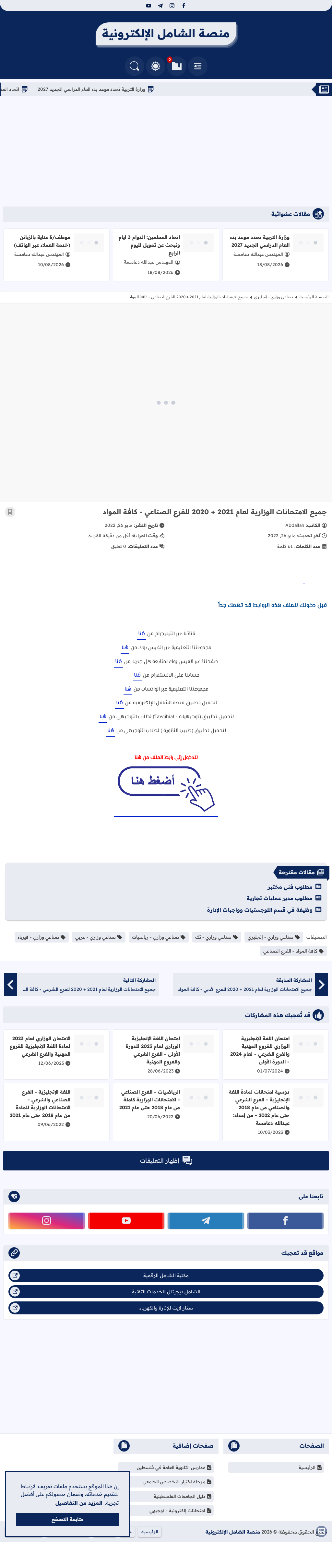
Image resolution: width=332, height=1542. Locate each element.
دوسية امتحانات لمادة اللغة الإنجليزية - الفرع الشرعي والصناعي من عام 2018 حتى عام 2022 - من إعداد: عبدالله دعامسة (259, 1107)
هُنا (141, 634)
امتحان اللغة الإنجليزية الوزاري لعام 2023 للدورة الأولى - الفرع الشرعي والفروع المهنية (153, 1050)
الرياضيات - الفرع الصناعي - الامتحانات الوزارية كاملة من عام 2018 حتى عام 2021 (149, 1099)
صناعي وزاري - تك (213, 937)
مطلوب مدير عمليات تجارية (280, 898)
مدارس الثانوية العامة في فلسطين (171, 1467)
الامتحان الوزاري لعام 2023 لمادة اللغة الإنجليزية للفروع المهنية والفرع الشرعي (40, 1046)
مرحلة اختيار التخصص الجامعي (174, 1482)
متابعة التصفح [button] (68, 1519)
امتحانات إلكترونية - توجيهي (177, 1510)
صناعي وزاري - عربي (95, 937)
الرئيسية (307, 1467)
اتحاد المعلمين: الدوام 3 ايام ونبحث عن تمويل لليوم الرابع (149, 245)
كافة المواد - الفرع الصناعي (290, 951)
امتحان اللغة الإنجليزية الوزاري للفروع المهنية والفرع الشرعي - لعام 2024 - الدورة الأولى (260, 1050)
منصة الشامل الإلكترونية (233, 1532)
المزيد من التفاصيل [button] (78, 1503)
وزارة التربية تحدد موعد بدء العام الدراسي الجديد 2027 (114, 89)
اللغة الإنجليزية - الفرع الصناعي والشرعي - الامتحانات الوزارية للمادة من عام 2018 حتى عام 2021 (40, 1103)
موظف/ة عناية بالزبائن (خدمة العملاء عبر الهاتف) (42, 241)
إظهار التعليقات (159, 1160)
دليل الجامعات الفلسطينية (179, 1496)
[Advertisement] (166, 151)
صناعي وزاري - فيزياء (38, 937)
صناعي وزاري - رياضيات (155, 937)
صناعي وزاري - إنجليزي (273, 296)
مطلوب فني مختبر (290, 887)
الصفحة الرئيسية (314, 296)
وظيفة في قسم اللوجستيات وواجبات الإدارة (260, 910)
